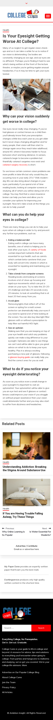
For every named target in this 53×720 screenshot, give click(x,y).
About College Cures (12, 677)
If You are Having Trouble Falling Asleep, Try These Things (23, 515)
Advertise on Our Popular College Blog (20, 672)
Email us (18, 549)
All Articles (7, 692)
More (24, 665)
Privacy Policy (9, 687)
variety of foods (38, 249)
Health (6, 30)
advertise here (32, 549)
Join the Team (8, 682)
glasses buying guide (20, 357)
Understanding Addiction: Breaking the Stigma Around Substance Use (24, 468)
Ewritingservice (11, 579)
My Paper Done (12, 566)
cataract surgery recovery (15, 164)
